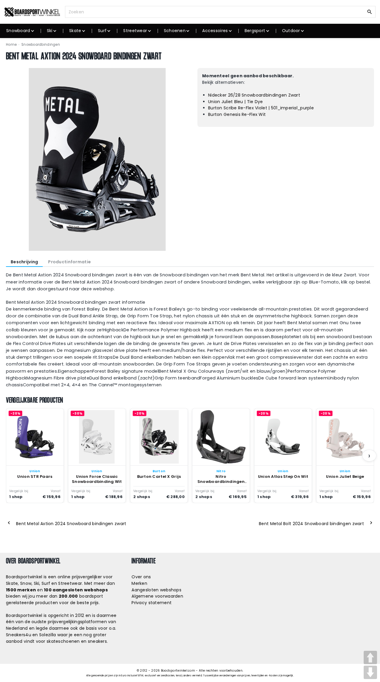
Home (11, 44)
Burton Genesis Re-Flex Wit (237, 114)
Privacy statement (152, 603)
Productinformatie (69, 262)
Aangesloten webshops (156, 590)
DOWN (370, 672)
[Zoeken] (370, 11)
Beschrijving (24, 262)
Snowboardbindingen (40, 44)
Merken (139, 583)
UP (370, 657)
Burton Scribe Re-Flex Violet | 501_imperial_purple (261, 108)
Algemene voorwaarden (157, 596)
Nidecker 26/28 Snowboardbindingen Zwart (254, 95)
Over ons (141, 577)
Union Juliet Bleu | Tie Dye (235, 102)
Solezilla (47, 635)
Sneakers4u (18, 635)
